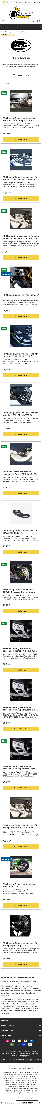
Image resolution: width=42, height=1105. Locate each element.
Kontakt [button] (4, 1020)
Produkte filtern (22, 75)
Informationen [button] (7, 1030)
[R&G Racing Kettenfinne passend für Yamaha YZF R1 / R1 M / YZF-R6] (21, 395)
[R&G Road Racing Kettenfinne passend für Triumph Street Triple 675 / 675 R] (21, 749)
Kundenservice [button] (7, 1025)
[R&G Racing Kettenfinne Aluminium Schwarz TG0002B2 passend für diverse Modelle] (21, 101)
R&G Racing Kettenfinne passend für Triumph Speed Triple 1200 (20, 944)
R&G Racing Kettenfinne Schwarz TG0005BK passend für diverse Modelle (18, 590)
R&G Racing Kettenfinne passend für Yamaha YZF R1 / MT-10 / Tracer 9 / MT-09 (20, 178)
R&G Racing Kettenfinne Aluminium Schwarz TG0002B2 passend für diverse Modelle (19, 119)
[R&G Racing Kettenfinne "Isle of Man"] (21, 277)
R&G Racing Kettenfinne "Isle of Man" (21, 295)
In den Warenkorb (21, 139)
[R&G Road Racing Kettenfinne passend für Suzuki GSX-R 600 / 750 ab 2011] (21, 454)
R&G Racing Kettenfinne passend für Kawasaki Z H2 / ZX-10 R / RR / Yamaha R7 (20, 355)
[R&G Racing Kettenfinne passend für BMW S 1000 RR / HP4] (21, 513)
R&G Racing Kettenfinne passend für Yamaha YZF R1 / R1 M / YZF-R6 (20, 414)
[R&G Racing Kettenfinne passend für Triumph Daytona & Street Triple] (21, 808)
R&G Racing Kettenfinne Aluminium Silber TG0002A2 (19, 885)
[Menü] (4, 21)
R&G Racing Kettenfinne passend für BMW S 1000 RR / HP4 (20, 531)
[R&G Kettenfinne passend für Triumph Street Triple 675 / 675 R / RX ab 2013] (21, 218)
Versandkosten (7, 1053)
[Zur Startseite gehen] (21, 12)
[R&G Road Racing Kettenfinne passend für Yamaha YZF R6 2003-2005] (21, 631)
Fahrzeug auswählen (9, 27)
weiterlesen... (31, 67)
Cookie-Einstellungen (11, 1088)
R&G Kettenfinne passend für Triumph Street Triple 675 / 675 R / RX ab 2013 (21, 237)
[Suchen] (28, 21)
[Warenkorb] (38, 21)
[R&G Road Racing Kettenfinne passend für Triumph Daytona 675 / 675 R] (21, 690)
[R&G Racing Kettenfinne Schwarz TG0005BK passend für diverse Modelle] (21, 572)
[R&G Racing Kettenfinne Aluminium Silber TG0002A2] (21, 867)
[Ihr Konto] (33, 21)
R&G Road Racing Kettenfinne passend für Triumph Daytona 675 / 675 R (20, 708)
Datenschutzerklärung (25, 1098)
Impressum (13, 1098)
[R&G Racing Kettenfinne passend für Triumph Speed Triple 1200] (21, 925)
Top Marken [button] (6, 1035)
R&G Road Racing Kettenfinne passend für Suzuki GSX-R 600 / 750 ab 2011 (20, 473)
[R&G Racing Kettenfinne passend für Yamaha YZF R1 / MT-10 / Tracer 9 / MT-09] (21, 159)
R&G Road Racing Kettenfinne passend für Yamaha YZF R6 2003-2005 (19, 649)
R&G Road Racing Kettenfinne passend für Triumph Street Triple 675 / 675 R (21, 767)
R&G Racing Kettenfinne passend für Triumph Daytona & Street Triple (20, 826)
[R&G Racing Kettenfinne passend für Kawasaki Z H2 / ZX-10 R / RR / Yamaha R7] (21, 336)
